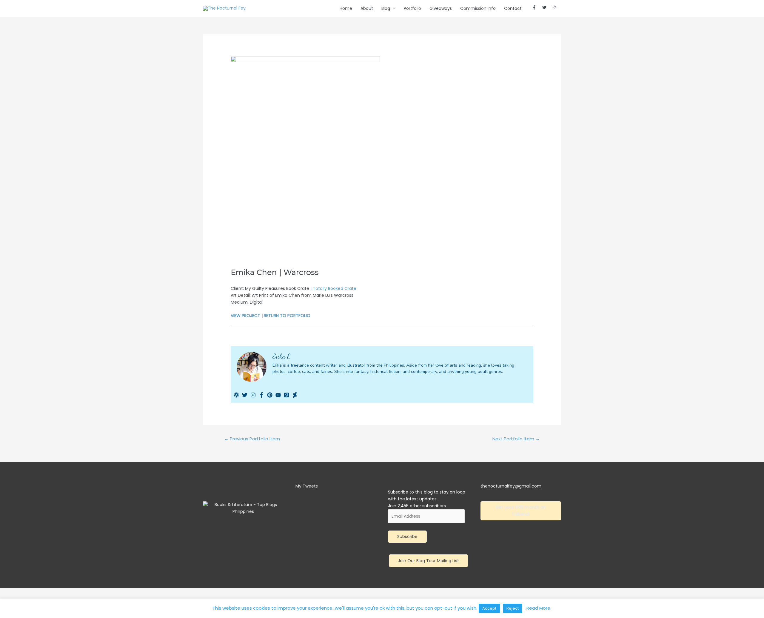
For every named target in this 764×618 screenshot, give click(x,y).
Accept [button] (489, 608)
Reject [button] (512, 608)
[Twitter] (244, 395)
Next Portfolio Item (516, 439)
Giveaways (440, 8)
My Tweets (306, 486)
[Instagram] (253, 395)
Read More (538, 608)
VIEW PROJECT (245, 316)
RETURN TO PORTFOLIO (287, 316)
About (367, 8)
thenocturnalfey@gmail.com (510, 486)
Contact (513, 8)
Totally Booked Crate (334, 288)
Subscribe (407, 536)
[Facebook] (261, 395)
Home (346, 8)
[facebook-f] (536, 7)
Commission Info (478, 8)
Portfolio (412, 8)
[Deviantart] (295, 395)
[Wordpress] (236, 395)
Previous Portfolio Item (252, 439)
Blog (385, 8)
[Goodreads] (286, 395)
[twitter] (546, 7)
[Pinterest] (269, 395)
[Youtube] (278, 395)
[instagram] (554, 7)
